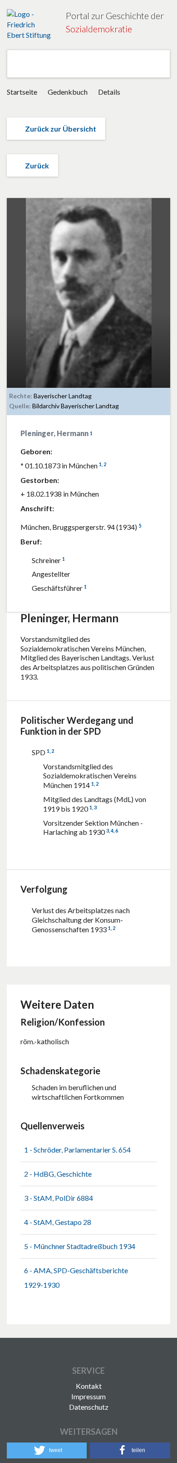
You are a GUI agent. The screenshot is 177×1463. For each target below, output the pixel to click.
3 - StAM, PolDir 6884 (58, 1198)
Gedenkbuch (68, 91)
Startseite (22, 91)
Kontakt (89, 1386)
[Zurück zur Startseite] (29, 25)
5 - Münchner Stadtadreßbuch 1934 (79, 1246)
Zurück (37, 165)
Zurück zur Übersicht (60, 128)
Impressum (88, 1396)
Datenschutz (88, 1406)
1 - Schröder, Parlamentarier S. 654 (77, 1149)
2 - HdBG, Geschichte (58, 1173)
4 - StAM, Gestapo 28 (57, 1222)
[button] (47, 1450)
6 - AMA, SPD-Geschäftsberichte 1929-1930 (76, 1277)
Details (109, 91)
